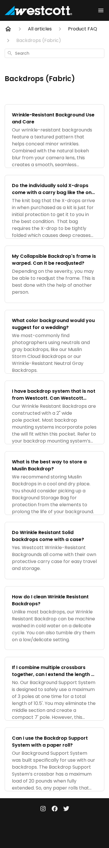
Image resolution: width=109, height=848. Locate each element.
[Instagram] (43, 809)
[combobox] (54, 53)
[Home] (8, 28)
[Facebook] (54, 809)
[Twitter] (66, 809)
